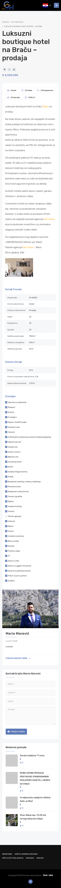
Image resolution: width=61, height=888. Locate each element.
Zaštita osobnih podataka (26, 854)
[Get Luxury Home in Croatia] (7, 5)
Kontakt (40, 858)
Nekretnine (7, 854)
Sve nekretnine (17, 22)
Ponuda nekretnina (16, 658)
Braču (45, 106)
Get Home (49, 219)
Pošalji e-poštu (17, 731)
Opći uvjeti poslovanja (12, 858)
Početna (5, 22)
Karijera (30, 858)
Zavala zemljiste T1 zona (32, 755)
